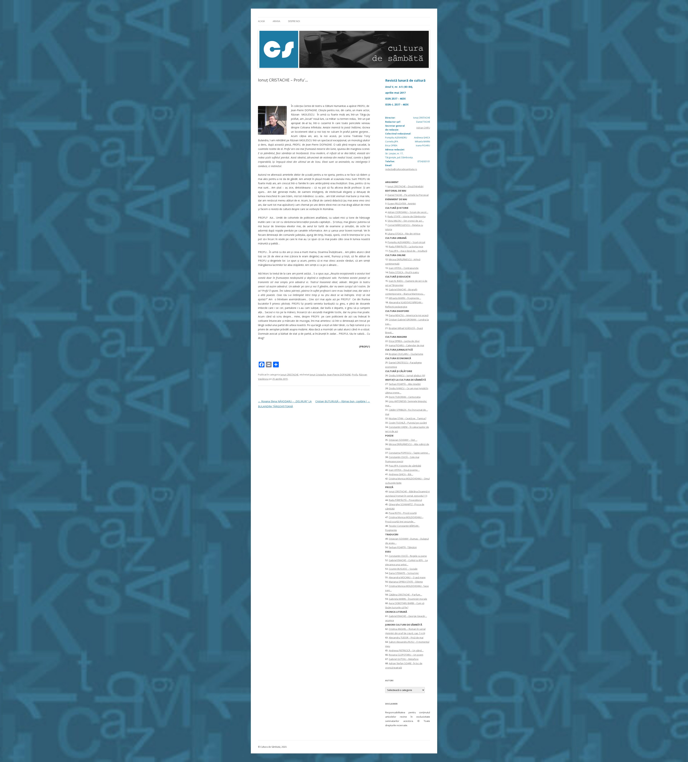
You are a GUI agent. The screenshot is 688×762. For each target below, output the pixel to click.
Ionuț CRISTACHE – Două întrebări (405, 186)
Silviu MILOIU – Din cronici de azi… (406, 220)
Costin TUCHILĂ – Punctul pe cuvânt (408, 422)
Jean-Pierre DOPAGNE (339, 374)
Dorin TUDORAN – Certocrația (405, 397)
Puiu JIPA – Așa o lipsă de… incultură (408, 250)
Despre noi (294, 21)
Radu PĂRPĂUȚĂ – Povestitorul (405, 500)
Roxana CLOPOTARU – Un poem (406, 654)
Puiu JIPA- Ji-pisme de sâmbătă (405, 465)
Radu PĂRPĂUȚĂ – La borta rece (406, 246)
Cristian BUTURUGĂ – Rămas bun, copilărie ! (342, 401)
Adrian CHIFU (423, 127)
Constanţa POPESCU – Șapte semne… (409, 452)
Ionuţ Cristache (318, 374)
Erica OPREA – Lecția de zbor (404, 341)
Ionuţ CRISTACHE (289, 374)
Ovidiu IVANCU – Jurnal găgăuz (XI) (407, 375)
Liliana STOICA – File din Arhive (404, 233)
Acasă (261, 21)
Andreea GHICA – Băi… (401, 474)
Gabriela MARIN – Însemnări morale (408, 599)
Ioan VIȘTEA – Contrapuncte (404, 268)
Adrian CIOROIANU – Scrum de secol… (408, 212)
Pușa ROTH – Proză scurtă (403, 513)
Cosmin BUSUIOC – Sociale (403, 568)
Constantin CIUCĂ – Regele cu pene (408, 556)
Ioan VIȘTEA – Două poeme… (404, 470)
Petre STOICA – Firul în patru (404, 272)
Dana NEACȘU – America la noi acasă (408, 315)
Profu (355, 374)
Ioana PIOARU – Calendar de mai (406, 345)
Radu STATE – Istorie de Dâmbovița (407, 216)
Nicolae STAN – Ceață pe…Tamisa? (407, 418)
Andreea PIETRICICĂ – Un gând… (406, 650)
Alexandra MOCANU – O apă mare (407, 577)
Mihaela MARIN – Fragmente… (405, 298)
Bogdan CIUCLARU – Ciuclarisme (406, 354)
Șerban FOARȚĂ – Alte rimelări (405, 384)
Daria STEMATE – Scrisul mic (404, 573)
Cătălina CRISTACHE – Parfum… (405, 594)
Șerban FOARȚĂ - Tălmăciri (403, 547)
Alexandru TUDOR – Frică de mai (406, 637)
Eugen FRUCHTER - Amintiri (402, 203)
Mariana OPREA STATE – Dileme (406, 581)
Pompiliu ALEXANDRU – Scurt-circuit (406, 242)
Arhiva (276, 21)
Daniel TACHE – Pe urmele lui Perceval (408, 195)
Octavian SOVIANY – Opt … (403, 440)
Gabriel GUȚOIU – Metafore (404, 659)
